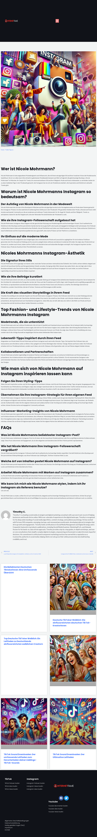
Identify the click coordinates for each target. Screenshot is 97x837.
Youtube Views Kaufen (55, 812)
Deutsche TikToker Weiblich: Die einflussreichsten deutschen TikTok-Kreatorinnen (71, 623)
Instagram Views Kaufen (35, 786)
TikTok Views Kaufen (11, 789)
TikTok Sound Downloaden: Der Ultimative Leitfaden (68, 755)
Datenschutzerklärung (12, 823)
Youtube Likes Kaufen (55, 809)
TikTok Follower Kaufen (12, 783)
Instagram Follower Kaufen (36, 783)
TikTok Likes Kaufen (11, 786)
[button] (57, 21)
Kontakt (7, 830)
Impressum (9, 828)
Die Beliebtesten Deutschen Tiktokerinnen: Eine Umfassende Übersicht (20, 570)
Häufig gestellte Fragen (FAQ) (15, 825)
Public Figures (9, 150)
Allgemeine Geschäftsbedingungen (17, 821)
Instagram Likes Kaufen (34, 789)
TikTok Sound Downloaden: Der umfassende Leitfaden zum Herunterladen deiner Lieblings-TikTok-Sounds (20, 758)
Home (2, 150)
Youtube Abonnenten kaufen (58, 806)
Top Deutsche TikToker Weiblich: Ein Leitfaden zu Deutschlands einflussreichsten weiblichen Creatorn (23, 641)
